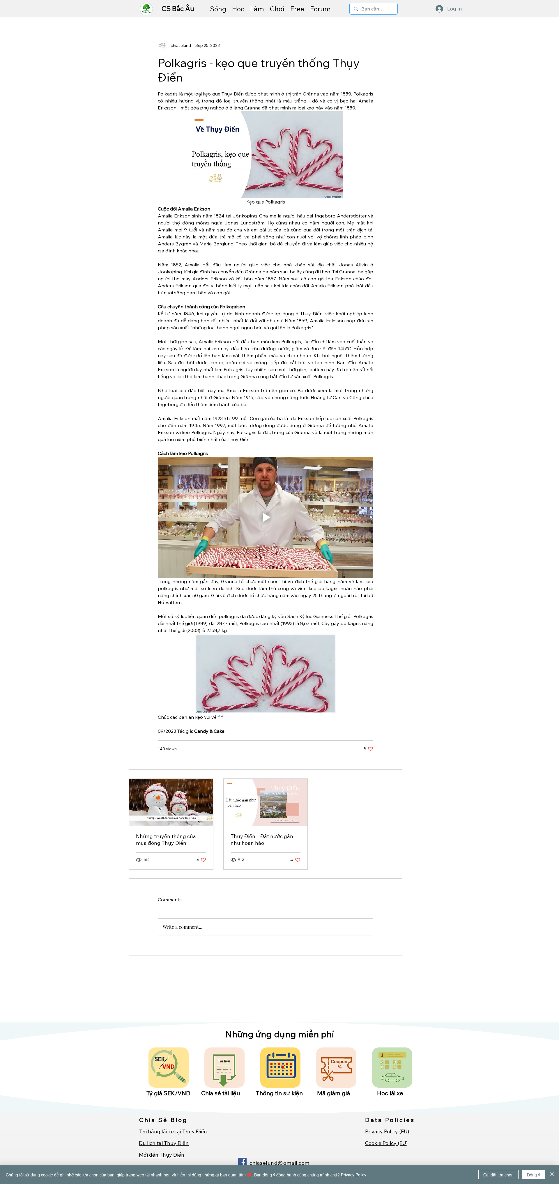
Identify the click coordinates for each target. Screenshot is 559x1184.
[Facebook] (242, 1162)
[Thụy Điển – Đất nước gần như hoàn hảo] (266, 802)
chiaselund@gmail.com (279, 1163)
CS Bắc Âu (179, 8)
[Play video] (265, 517)
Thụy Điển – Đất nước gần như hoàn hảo (262, 839)
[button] (218, 9)
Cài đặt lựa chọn (498, 1175)
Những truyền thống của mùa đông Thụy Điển (166, 839)
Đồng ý (533, 1175)
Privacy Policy (353, 1175)
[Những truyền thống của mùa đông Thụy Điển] (171, 802)
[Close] (552, 1174)
